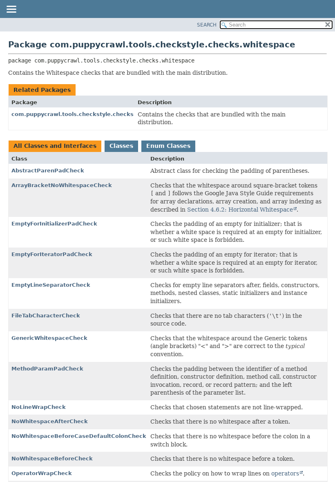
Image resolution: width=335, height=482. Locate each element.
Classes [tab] (121, 146)
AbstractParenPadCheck (47, 170)
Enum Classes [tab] (168, 146)
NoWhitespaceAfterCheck (49, 421)
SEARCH (207, 25)
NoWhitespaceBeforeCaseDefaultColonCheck (78, 436)
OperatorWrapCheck (41, 473)
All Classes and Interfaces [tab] (54, 146)
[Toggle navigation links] (11, 10)
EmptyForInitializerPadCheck (54, 224)
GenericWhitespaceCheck (49, 338)
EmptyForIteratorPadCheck (51, 254)
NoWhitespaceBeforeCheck (52, 458)
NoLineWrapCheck (38, 407)
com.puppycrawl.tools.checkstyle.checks (72, 114)
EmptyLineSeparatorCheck (50, 285)
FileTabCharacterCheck (45, 315)
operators (285, 473)
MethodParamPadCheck (47, 369)
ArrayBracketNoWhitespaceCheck (61, 185)
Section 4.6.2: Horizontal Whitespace (240, 209)
